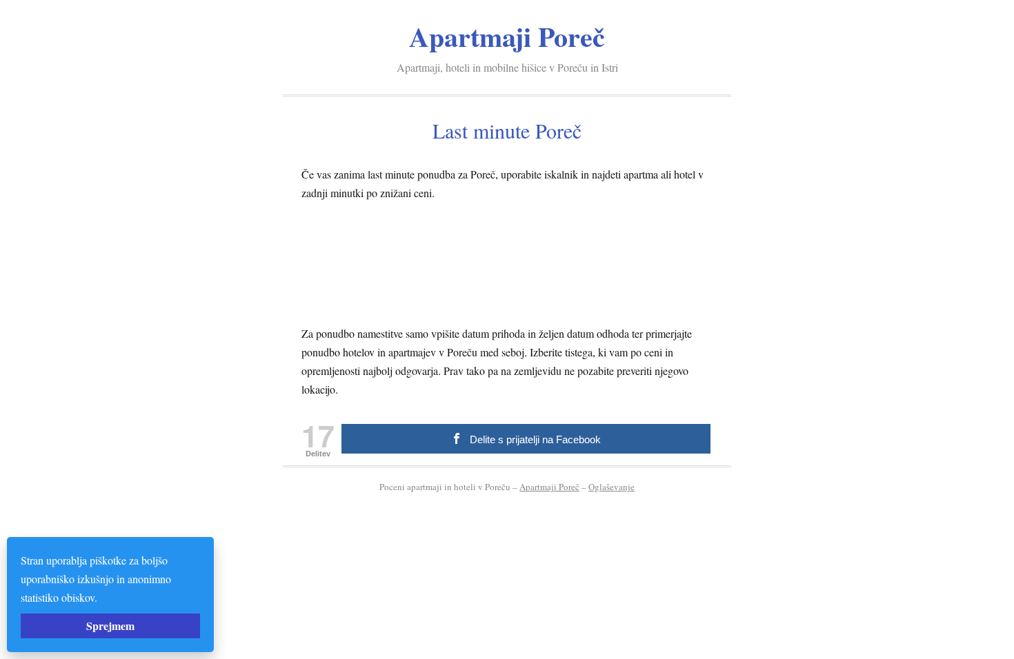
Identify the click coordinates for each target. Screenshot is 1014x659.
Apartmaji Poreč (507, 36)
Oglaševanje (611, 486)
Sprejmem (110, 625)
